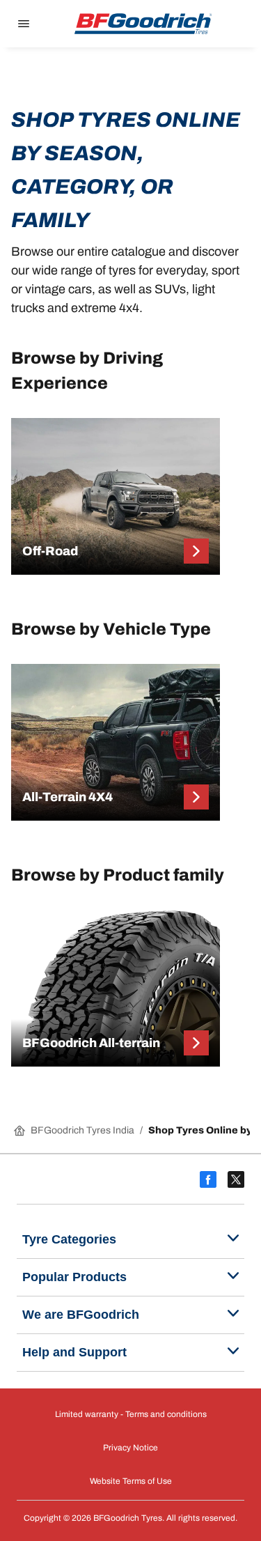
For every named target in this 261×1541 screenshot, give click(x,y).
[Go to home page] (143, 23)
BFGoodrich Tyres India (82, 1130)
